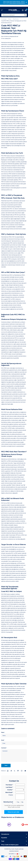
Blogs (9, 19)
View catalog (2, 10)
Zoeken (25, 15)
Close (26, 2)
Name (3, 732)
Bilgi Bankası (16, 19)
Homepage (3, 19)
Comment (4, 748)
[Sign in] (22, 10)
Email (3, 740)
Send (6, 765)
